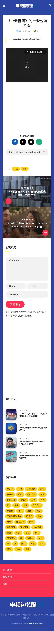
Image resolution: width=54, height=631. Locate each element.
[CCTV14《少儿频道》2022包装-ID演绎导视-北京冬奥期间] (11, 414)
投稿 (5, 583)
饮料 (27, 549)
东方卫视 (31, 488)
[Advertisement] (27, 102)
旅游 (39, 510)
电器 (27, 532)
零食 (42, 543)
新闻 (24, 168)
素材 (37, 532)
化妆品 (23, 499)
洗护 (31, 521)
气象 (9, 521)
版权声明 (7, 576)
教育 (20, 510)
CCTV (10, 488)
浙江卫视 (11, 527)
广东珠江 (36, 505)
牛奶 (18, 532)
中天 (16, 168)
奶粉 (16, 505)
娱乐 (26, 505)
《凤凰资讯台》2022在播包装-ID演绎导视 (33, 429)
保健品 (10, 494)
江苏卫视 (20, 521)
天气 (43, 499)
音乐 (9, 549)
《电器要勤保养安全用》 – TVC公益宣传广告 (33, 457)
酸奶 (23, 543)
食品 (18, 549)
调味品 (30, 538)
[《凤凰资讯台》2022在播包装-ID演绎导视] (11, 428)
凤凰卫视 (11, 499)
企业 (42, 488)
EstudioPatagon (36, 624)
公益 (20, 494)
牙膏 (9, 532)
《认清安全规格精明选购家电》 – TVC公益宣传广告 (32, 443)
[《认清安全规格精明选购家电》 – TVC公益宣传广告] (11, 442)
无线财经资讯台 (14, 516)
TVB (20, 488)
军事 (43, 494)
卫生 (33, 499)
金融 (33, 543)
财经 (40, 538)
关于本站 (7, 570)
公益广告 (31, 494)
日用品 (29, 516)
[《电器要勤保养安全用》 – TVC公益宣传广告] (11, 456)
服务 (39, 516)
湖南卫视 (37, 527)
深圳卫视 (24, 527)
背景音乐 (11, 538)
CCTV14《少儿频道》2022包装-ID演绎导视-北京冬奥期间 (33, 415)
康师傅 (10, 510)
